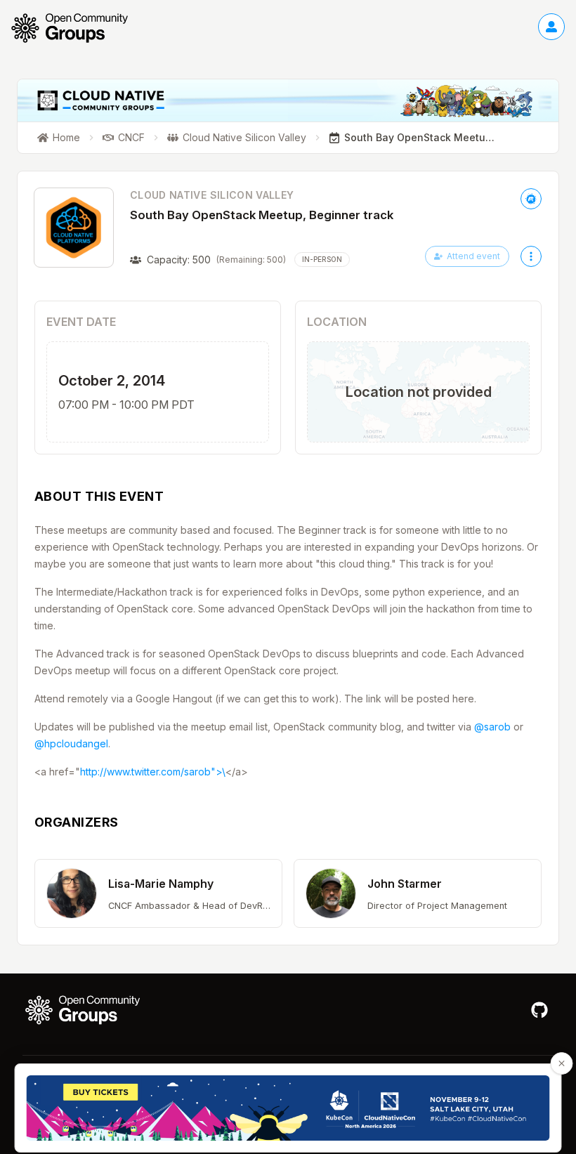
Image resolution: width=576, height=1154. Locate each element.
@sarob (492, 727)
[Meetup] (531, 198)
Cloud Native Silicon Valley (212, 195)
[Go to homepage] (76, 28)
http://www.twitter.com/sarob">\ (152, 772)
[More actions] (531, 256)
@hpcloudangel (71, 743)
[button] (158, 893)
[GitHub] (539, 1010)
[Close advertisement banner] (562, 1063)
